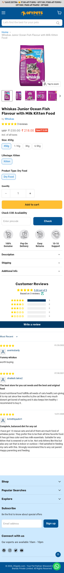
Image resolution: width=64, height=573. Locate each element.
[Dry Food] (9, 180)
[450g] (7, 149)
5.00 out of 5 (40, 290)
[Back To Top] (58, 554)
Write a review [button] (32, 324)
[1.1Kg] (17, 149)
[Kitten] (7, 165)
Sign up (51, 523)
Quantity (6, 186)
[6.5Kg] (37, 149)
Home (5, 32)
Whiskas (9, 118)
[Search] (57, 22)
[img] (7, 345)
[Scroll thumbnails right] (59, 96)
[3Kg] (27, 149)
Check (48, 221)
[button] (9, 124)
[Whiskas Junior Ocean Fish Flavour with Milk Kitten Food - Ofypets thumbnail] (7, 96)
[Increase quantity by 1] (30, 193)
